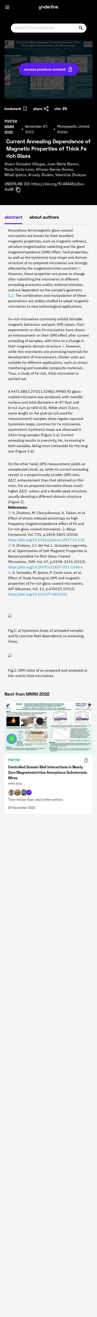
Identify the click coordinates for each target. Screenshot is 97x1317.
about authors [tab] (44, 217)
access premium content (45, 69)
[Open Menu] (7, 7)
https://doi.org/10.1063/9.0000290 (37, 594)
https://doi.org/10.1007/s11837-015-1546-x (45, 567)
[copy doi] (20, 189)
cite (57, 108)
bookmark (13, 108)
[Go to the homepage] (48, 7)
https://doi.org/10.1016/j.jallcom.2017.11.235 (46, 540)
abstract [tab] (13, 217)
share (37, 108)
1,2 (11, 296)
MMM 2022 (37, 694)
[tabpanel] (48, 453)
